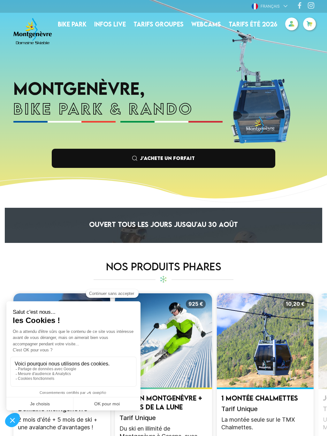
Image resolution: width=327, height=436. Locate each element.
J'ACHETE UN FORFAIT (167, 158)
